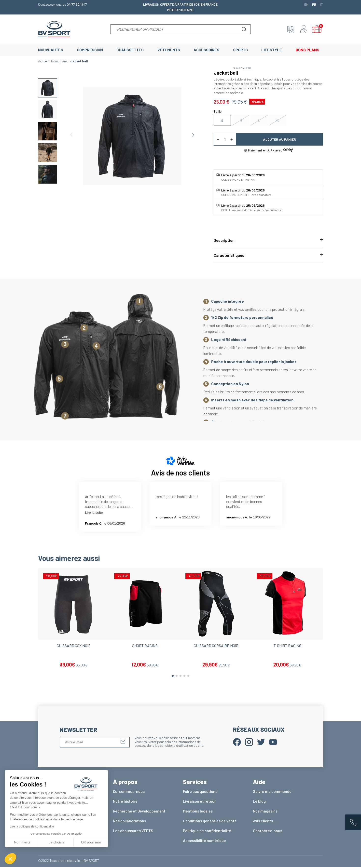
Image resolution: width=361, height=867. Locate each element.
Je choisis (56, 842)
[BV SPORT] (54, 29)
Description (224, 240)
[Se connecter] (304, 29)
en (306, 4)
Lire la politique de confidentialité (32, 826)
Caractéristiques (229, 255)
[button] (10, 859)
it (321, 4)
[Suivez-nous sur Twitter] (261, 741)
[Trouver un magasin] (291, 29)
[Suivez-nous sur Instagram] (249, 741)
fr (314, 4)
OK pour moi (91, 842)
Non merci (22, 842)
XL (277, 120)
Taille (218, 111)
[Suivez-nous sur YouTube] (273, 741)
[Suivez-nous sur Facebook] (237, 741)
